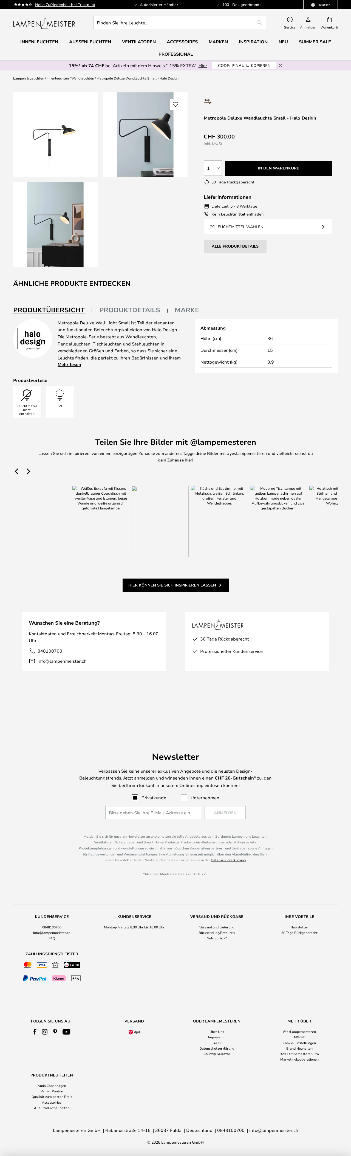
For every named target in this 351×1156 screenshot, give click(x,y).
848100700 (50, 651)
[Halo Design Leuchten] (226, 101)
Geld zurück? (217, 938)
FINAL (244, 65)
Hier (203, 65)
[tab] (53, 310)
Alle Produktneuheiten (51, 1108)
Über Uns (217, 1031)
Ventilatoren (139, 42)
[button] (55, 224)
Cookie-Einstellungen (299, 1043)
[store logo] (44, 22)
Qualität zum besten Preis (52, 1096)
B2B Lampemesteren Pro (299, 1054)
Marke (187, 310)
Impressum (216, 1037)
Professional (175, 54)
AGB (216, 1043)
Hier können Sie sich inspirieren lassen (172, 585)
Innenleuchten (58, 78)
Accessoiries (51, 1102)
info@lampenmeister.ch (62, 661)
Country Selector (216, 1054)
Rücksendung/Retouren (217, 932)
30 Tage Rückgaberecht (299, 932)
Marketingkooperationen (299, 1059)
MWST (299, 1037)
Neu (283, 42)
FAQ (52, 938)
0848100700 (51, 927)
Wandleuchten (82, 78)
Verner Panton (52, 1091)
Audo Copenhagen (52, 1085)
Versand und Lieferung (216, 927)
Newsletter (299, 927)
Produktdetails (129, 310)
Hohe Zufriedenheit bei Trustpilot (65, 4)
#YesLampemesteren (299, 1031)
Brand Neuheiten (299, 1048)
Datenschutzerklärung (228, 860)
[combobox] (180, 22)
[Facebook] (34, 1032)
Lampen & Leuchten (28, 78)
